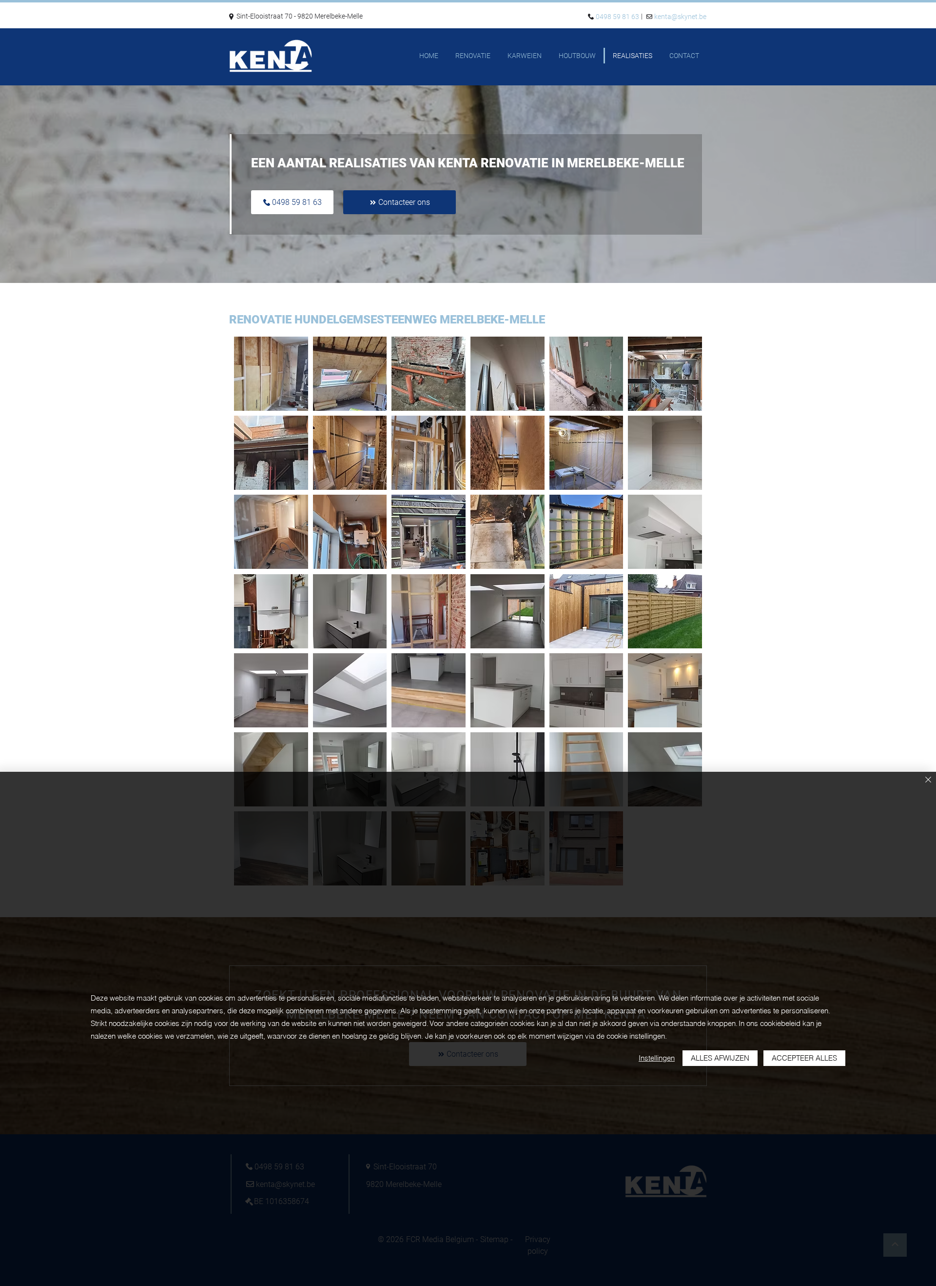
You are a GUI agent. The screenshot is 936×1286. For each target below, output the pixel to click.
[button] (271, 374)
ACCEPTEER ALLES (804, 1058)
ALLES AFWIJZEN (720, 1058)
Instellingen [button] (657, 1058)
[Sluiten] (928, 780)
